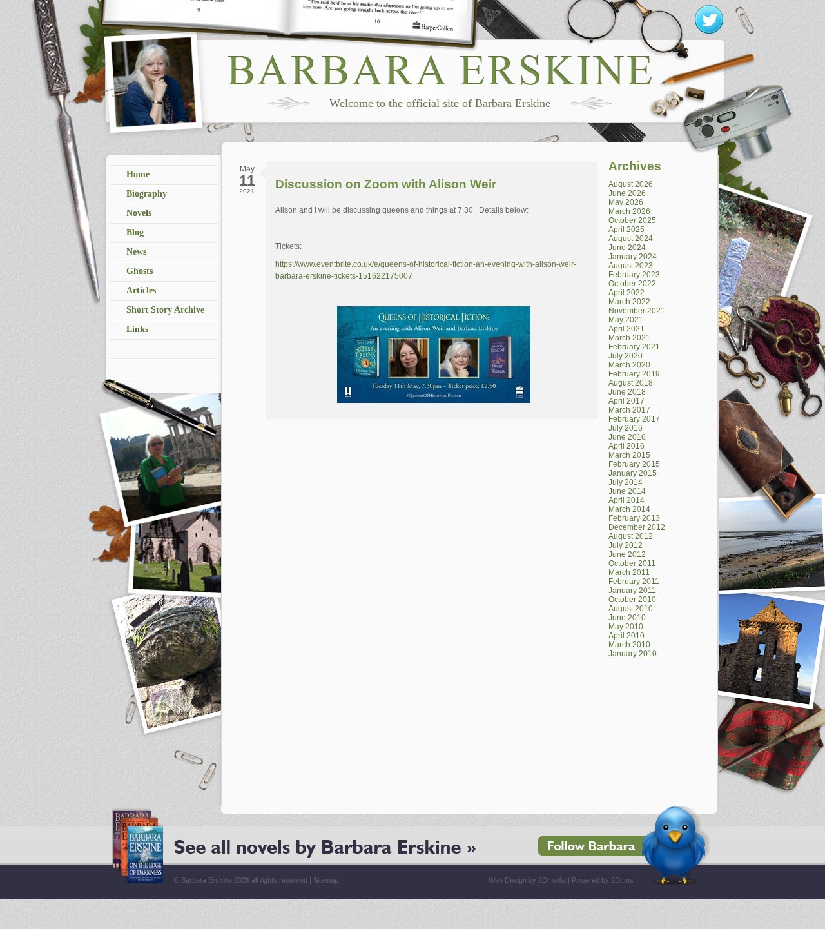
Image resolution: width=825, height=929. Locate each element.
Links (137, 329)
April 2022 (626, 292)
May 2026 (625, 202)
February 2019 (634, 373)
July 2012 (625, 545)
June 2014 (627, 491)
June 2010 (627, 617)
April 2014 (626, 500)
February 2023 (634, 274)
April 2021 (626, 328)
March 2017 (629, 410)
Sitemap (325, 880)
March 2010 (629, 644)
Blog (135, 232)
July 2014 (625, 482)
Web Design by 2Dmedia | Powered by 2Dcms (561, 880)
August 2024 (630, 238)
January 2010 (632, 653)
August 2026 (630, 184)
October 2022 (632, 283)
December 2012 (636, 527)
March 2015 (629, 455)
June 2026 (627, 193)
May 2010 (625, 626)
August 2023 (630, 265)
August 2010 (630, 608)
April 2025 (626, 229)
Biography (146, 194)
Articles (141, 290)
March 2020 (629, 364)
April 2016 (626, 446)
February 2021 (634, 346)
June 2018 (627, 391)
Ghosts (139, 271)
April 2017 (626, 401)
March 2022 (629, 301)
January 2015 (632, 473)
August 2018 (630, 382)
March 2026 (629, 211)
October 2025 (632, 220)
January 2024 (632, 256)
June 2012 (627, 554)
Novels (138, 213)
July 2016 (625, 428)
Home (138, 174)
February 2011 (633, 581)
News (136, 252)
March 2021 (629, 337)
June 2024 (627, 247)
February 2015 (634, 464)
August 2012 (630, 536)
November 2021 (636, 310)
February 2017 (634, 419)
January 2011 (632, 590)
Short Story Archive (165, 310)
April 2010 (626, 635)
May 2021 (625, 319)
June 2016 (627, 437)
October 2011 (631, 563)
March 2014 (629, 509)
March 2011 (629, 572)
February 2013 (634, 518)
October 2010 (632, 599)
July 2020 (625, 355)
